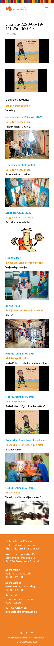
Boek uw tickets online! (17, 174)
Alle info (9, 315)
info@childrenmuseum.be (21, 611)
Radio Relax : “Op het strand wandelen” (26, 362)
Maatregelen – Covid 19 (18, 126)
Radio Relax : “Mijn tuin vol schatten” (25, 406)
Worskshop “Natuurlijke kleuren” (23, 497)
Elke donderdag (13, 449)
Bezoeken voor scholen (17, 222)
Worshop (10, 110)
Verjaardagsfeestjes (16, 267)
